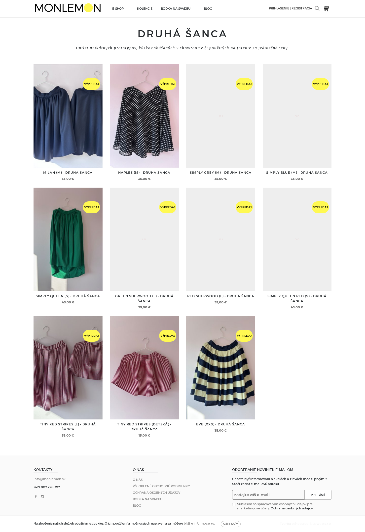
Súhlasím (230, 524)
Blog (208, 8)
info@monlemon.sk (50, 479)
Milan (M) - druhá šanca (68, 172)
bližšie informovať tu (199, 523)
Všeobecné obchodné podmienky (161, 486)
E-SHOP (118, 8)
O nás (138, 480)
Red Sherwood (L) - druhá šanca (220, 296)
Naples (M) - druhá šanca (144, 172)
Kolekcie (144, 8)
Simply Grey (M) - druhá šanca (221, 172)
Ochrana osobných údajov (156, 492)
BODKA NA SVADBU (175, 8)
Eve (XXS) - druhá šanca (220, 424)
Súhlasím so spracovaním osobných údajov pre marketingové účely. (275, 506)
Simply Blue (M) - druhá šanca (297, 172)
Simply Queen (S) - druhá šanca (68, 296)
